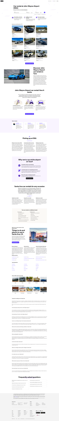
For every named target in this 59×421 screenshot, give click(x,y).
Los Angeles (14, 258)
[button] (57, 1)
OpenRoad (13, 416)
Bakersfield (37, 265)
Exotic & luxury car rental (14, 404)
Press (12, 415)
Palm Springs (13, 265)
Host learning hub (31, 416)
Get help (25, 414)
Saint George (25, 268)
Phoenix (37, 268)
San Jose (13, 268)
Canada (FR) (19, 414)
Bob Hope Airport (39, 258)
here (15, 396)
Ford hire (31, 404)
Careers (13, 414)
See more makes (43, 404)
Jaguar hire (31, 405)
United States (39, 14)
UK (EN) (18, 416)
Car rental (35, 14)
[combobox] (19, 12)
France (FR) (19, 415)
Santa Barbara (26, 265)
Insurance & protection (32, 415)
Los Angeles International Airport (29, 258)
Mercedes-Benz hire (38, 404)
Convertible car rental (20, 404)
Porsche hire (37, 405)
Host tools (31, 414)
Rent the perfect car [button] (30, 178)
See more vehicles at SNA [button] (29, 63)
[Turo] (2, 1)
